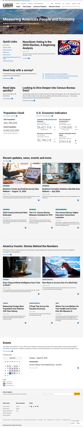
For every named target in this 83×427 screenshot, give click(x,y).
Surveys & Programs (40, 6)
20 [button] (14, 371)
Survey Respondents (38, 3)
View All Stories (6, 254)
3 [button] (7, 366)
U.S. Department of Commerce (67, 419)
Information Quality (6, 419)
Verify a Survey (6, 54)
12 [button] (12, 368)
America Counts (7, 47)
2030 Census (6, 52)
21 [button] (17, 371)
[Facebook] (29, 406)
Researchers (24, 3)
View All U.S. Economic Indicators (43, 116)
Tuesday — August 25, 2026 (38, 358)
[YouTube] (36, 406)
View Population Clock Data (9, 116)
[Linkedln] (34, 406)
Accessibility (40, 419)
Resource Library (54, 6)
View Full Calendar (7, 351)
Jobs (63, 3)
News (52, 3)
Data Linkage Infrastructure (17, 419)
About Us (68, 3)
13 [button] (14, 368)
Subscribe (77, 393)
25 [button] (10, 373)
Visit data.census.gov (28, 100)
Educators (30, 3)
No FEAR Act (57, 419)
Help (79, 3)
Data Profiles (6, 45)
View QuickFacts (7, 98)
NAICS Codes (58, 3)
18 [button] (10, 371)
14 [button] (17, 368)
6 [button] (14, 366)
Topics (18, 6)
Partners (18, 3)
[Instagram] (38, 406)
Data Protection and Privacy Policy (30, 419)
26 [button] (12, 373)
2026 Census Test (7, 50)
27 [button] (14, 373)
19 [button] (12, 371)
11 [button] (10, 368)
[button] (4, 358)
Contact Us (74, 3)
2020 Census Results (8, 61)
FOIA (45, 419)
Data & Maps (27, 6)
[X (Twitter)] (31, 406)
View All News (6, 161)
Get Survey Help (7, 78)
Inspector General (50, 419)
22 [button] (19, 371)
